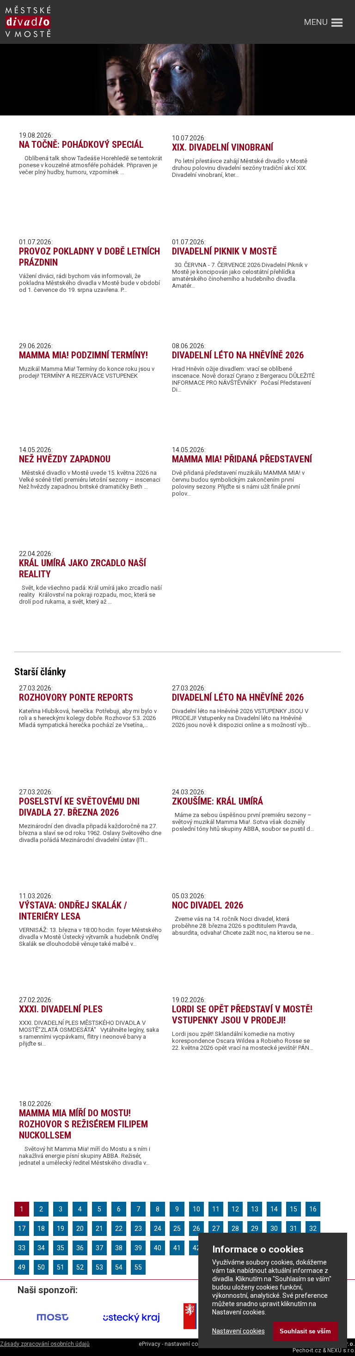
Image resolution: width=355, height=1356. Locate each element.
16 (313, 1209)
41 (177, 1248)
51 (60, 1267)
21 (99, 1228)
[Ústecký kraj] (131, 1332)
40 (157, 1248)
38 (118, 1248)
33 (21, 1248)
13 (254, 1209)
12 (235, 1209)
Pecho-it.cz (307, 1350)
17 (21, 1228)
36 (80, 1248)
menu (316, 22)
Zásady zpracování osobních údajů (45, 1344)
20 (80, 1228)
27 (216, 1228)
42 (196, 1248)
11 (216, 1209)
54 (118, 1267)
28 (235, 1228)
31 (293, 1228)
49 (21, 1267)
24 (157, 1228)
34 (41, 1248)
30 (274, 1228)
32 (313, 1228)
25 (177, 1228)
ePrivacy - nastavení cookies (175, 1344)
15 (293, 1209)
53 (99, 1267)
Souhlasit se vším (305, 1331)
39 (138, 1248)
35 (60, 1248)
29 (254, 1228)
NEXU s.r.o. (341, 1350)
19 (60, 1228)
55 (138, 1267)
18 (41, 1228)
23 (138, 1228)
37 (99, 1248)
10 (196, 1209)
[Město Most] (53, 1332)
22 (118, 1228)
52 (80, 1267)
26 (196, 1228)
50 (41, 1267)
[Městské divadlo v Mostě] (28, 38)
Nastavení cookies (238, 1331)
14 (274, 1209)
